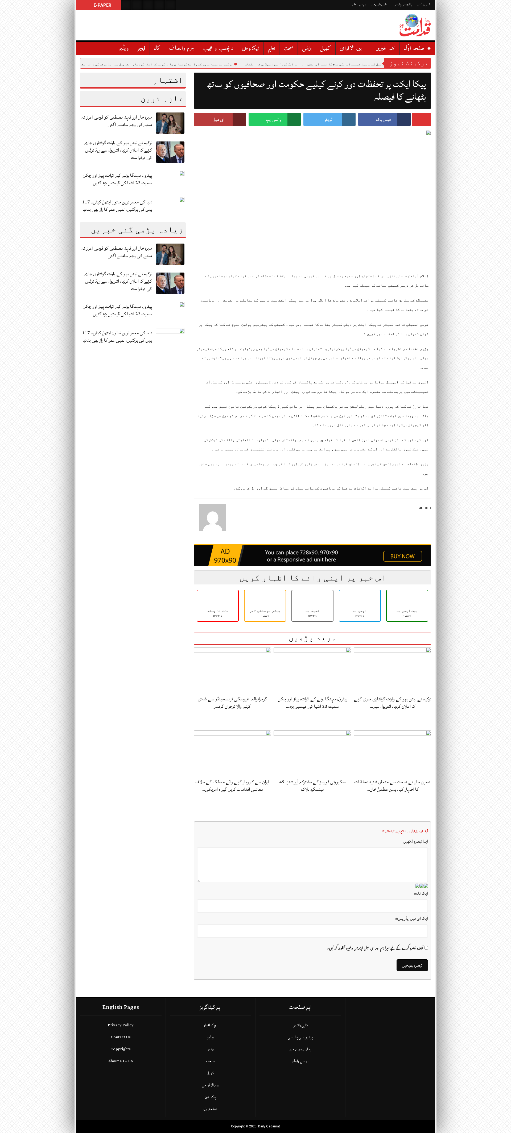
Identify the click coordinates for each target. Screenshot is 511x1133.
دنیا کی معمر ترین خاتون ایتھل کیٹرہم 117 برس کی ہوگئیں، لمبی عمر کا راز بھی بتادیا (117, 205)
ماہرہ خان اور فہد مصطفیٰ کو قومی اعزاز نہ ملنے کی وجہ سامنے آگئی (116, 120)
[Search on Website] (126, 5)
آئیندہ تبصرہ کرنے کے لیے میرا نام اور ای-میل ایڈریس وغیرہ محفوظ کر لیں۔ (375, 948)
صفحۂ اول (210, 1109)
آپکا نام (421, 893)
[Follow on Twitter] (148, 5)
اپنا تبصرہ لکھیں (415, 841)
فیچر (141, 48)
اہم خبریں (385, 48)
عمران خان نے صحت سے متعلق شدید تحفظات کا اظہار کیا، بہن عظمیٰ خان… (392, 785)
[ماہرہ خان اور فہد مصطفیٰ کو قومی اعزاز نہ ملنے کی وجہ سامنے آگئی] (170, 122)
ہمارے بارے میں (379, 4)
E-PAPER (102, 5)
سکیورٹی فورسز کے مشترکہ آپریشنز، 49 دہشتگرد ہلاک (312, 785)
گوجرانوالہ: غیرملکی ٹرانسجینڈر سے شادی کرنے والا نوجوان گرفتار (232, 702)
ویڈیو (124, 48)
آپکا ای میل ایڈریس (411, 918)
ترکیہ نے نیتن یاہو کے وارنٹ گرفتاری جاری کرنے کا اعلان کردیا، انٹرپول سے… (392, 702)
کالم (157, 48)
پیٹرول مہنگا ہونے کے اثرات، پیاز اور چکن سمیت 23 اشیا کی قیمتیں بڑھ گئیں (117, 179)
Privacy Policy (121, 1025)
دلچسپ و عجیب (218, 48)
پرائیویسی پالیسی (403, 4)
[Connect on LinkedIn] (171, 5)
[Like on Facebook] (137, 5)
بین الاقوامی (351, 48)
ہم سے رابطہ (358, 4)
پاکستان (210, 1097)
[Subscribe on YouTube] (159, 5)
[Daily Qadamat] (415, 25)
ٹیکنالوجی (250, 48)
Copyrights (120, 1049)
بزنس (307, 48)
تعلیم (271, 48)
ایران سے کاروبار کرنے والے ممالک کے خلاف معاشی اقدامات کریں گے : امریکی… (232, 785)
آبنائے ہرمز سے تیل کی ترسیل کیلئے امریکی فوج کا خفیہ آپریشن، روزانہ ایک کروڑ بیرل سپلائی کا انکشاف (364, 64)
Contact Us (121, 1037)
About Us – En (120, 1061)
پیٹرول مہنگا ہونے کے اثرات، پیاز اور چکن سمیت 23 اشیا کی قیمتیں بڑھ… (312, 702)
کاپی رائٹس (424, 4)
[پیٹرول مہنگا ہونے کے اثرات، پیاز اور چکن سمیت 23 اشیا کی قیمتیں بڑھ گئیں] (170, 180)
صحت (288, 48)
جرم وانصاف (182, 48)
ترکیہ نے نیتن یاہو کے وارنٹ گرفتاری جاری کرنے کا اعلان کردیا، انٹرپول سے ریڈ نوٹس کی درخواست (196, 64)
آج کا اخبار (210, 1025)
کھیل (325, 48)
